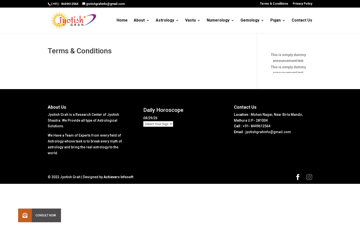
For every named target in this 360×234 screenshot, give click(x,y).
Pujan (275, 21)
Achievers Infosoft (118, 177)
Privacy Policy (302, 3)
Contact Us (302, 21)
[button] (25, 215)
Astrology (165, 21)
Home (122, 21)
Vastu (190, 21)
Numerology (218, 21)
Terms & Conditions (274, 3)
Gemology (249, 21)
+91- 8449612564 (256, 126)
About (139, 21)
